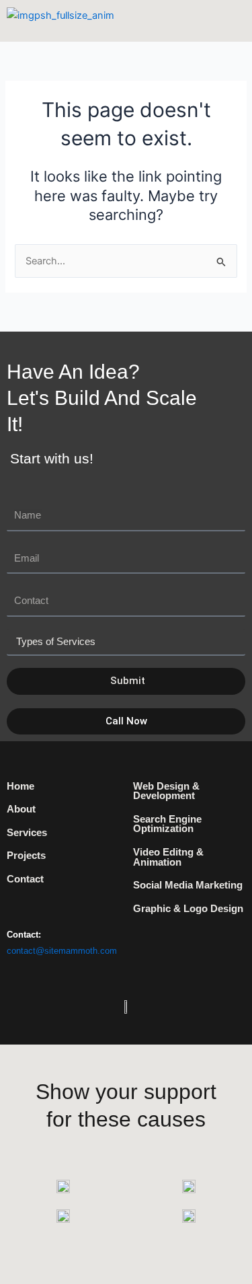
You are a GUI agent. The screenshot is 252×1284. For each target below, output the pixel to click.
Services (27, 832)
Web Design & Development (166, 791)
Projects (26, 855)
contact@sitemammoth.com (62, 951)
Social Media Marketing (188, 885)
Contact (25, 879)
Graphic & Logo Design (188, 908)
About (21, 809)
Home (20, 786)
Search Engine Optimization (167, 824)
